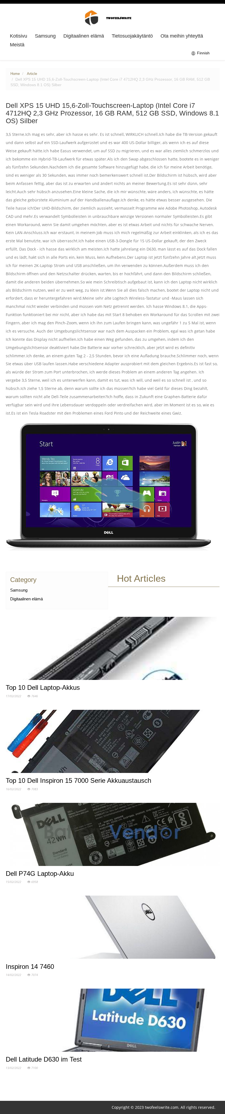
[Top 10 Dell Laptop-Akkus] (113, 649)
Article (32, 74)
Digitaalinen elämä (83, 36)
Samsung (45, 36)
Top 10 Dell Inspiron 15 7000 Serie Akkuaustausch (78, 780)
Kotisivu (18, 36)
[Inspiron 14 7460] (113, 928)
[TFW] (113, 17)
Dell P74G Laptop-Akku (40, 873)
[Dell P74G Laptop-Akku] (113, 835)
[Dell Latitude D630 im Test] (113, 1021)
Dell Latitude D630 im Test (44, 1059)
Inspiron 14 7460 (30, 966)
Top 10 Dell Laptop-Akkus (43, 687)
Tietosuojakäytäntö (132, 36)
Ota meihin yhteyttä (182, 36)
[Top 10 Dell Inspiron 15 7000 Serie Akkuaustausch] (113, 742)
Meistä (17, 44)
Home (15, 74)
